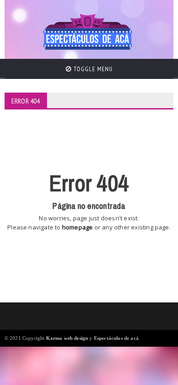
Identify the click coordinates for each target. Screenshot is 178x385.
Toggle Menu (92, 69)
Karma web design (67, 338)
